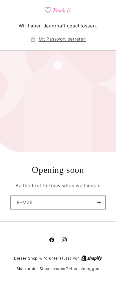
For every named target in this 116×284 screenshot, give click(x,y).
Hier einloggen (84, 268)
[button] (58, 39)
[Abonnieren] (98, 202)
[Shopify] (91, 258)
